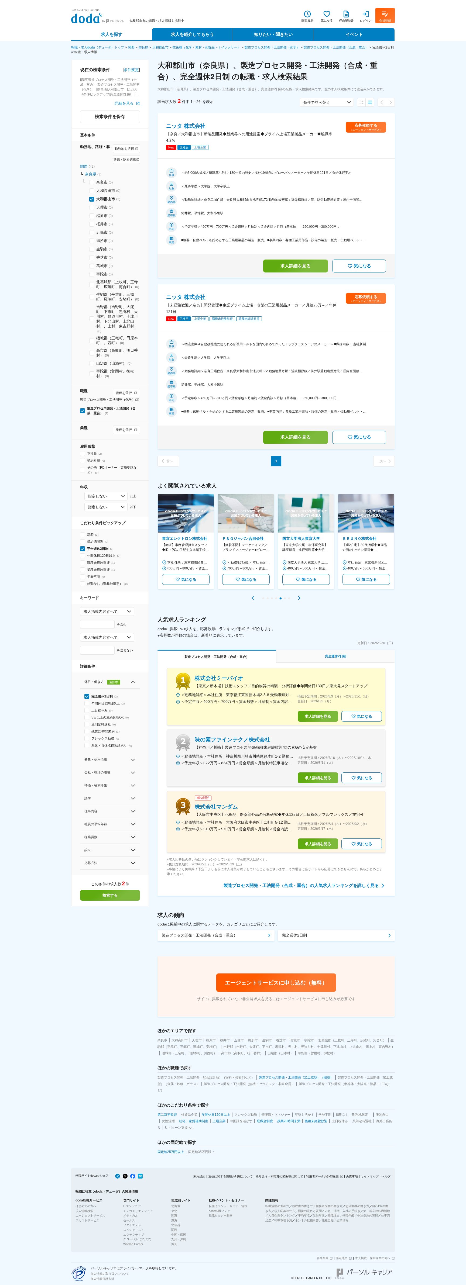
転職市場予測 (283, 1220)
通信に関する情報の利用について (230, 1176)
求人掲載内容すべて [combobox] (101, 611)
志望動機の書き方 (357, 1206)
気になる (362, 266)
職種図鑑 (328, 1220)
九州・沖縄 (178, 1239)
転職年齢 (348, 1215)
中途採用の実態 (367, 1215)
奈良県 (143, 47)
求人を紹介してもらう (192, 34)
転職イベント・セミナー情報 (228, 1206)
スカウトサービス (87, 1220)
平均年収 (304, 1215)
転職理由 (334, 1215)
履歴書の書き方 (302, 1206)
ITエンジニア (132, 1206)
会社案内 (322, 1258)
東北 (174, 1211)
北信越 (175, 1225)
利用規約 (199, 1176)
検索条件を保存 (110, 116)
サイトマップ (370, 1176)
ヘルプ (386, 1176)
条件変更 (131, 70)
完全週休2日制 (294, 935)
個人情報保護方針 (102, 1278)
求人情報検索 (84, 1211)
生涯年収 (319, 1215)
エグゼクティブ (133, 1234)
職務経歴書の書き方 (329, 1206)
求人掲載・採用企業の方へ (372, 1258)
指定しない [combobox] (97, 496)
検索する (110, 895)
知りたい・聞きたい (273, 34)
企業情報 (342, 1220)
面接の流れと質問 (310, 1211)
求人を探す (111, 34)
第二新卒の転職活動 (376, 1211)
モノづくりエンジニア (138, 1211)
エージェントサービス (90, 1215)
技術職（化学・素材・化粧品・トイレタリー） (207, 47)
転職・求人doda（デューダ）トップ (97, 47)
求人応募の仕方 (284, 1211)
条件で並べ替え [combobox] (316, 102)
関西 (131, 47)
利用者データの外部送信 (322, 1176)
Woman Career (133, 1244)
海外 (174, 1244)
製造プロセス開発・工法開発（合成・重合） (336, 47)
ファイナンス (132, 1225)
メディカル (130, 1215)
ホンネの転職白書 (307, 1220)
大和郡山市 (160, 47)
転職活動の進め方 (277, 1206)
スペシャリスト (133, 1229)
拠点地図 (342, 1258)
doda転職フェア (219, 1211)
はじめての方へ (86, 1206)
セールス (129, 1220)
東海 (174, 1220)
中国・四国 (178, 1234)
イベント (354, 34)
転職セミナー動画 (220, 1215)
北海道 (175, 1206)
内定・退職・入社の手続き (342, 1211)
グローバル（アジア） (138, 1239)
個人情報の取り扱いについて (110, 1273)
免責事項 (352, 1176)
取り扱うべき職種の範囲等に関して (279, 1176)
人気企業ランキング (281, 1215)
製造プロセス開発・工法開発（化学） (272, 47)
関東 (174, 1215)
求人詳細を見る (295, 266)
